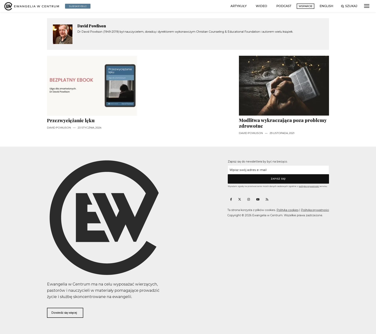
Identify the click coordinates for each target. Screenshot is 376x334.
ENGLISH (326, 6)
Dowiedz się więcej (64, 312)
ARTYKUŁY (238, 6)
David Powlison (91, 25)
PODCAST (283, 6)
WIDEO (261, 6)
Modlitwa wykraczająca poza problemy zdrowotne (282, 123)
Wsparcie (305, 6)
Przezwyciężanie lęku (71, 120)
